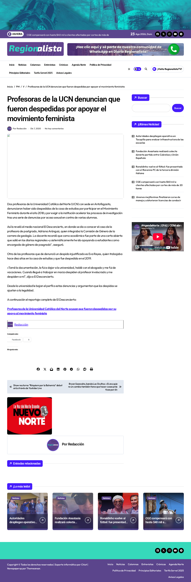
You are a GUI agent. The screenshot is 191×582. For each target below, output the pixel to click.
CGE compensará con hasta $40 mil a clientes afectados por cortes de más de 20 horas (159, 185)
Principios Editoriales (19, 72)
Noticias (22, 64)
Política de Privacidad (100, 64)
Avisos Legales (63, 72)
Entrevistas (49, 64)
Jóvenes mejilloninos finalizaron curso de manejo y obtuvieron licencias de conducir (158, 199)
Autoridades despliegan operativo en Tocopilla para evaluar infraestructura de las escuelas (160, 139)
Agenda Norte (79, 64)
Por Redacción (20, 128)
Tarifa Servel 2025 (43, 72)
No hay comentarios (54, 128)
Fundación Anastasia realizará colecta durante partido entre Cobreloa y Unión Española (157, 154)
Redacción (21, 324)
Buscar (142, 97)
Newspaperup (14, 568)
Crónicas (63, 64)
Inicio (11, 64)
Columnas (35, 64)
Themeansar (33, 568)
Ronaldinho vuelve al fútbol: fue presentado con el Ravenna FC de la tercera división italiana (159, 170)
